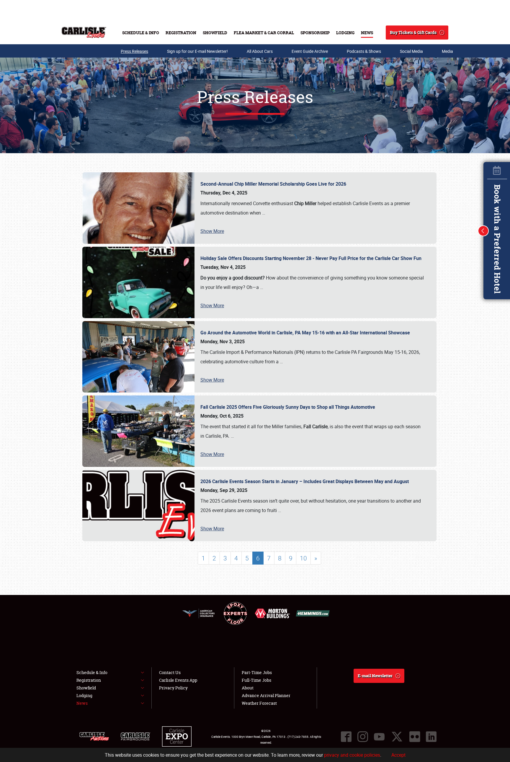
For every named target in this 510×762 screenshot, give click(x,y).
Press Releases (134, 51)
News (367, 32)
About (248, 688)
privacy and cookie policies (352, 755)
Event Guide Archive (310, 51)
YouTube (379, 736)
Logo (84, 32)
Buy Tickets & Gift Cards (413, 32)
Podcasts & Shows (364, 51)
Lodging (345, 32)
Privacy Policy (173, 688)
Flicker (414, 736)
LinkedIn (431, 736)
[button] (483, 230)
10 (303, 558)
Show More (212, 231)
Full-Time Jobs (256, 680)
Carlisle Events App (178, 680)
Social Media (411, 51)
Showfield (215, 32)
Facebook (346, 736)
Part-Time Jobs (257, 672)
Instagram (362, 736)
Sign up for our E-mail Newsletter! (197, 51)
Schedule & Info (140, 32)
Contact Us (170, 672)
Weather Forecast (259, 703)
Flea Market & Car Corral (264, 32)
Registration (181, 32)
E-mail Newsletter (375, 675)
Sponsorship (315, 32)
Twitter (397, 736)
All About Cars (260, 51)
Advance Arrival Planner (266, 695)
